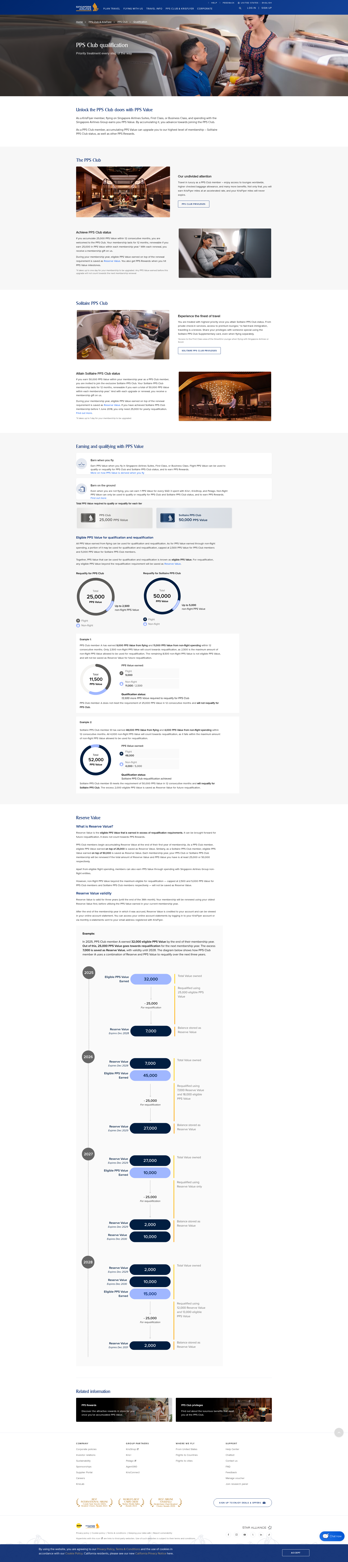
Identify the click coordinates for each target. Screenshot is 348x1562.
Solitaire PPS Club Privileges (199, 350)
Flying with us (133, 8)
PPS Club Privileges (194, 204)
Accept (296, 1552)
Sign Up (267, 7)
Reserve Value (112, 261)
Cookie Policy (73, 1553)
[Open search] (242, 11)
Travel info (154, 8)
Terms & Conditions (128, 1549)
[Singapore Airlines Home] (87, 10)
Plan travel (111, 8)
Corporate (204, 8)
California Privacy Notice (150, 1553)
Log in (251, 7)
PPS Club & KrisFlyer (180, 8)
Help (214, 3)
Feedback (229, 3)
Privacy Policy (105, 1549)
